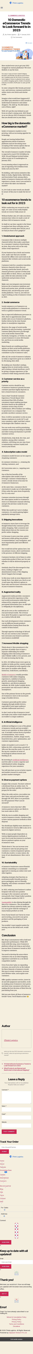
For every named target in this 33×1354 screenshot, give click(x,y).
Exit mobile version (16, 1339)
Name (4, 1106)
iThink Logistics (11, 34)
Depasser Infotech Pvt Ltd (18, 1333)
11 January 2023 (25, 34)
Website (4, 1122)
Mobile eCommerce (9, 675)
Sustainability (7, 902)
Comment (5, 1090)
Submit (4, 1151)
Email (4, 1114)
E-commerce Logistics (16, 15)
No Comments (17, 37)
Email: (1, 1258)
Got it (4, 1294)
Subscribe (5, 1242)
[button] (16, 8)
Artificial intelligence (20, 760)
